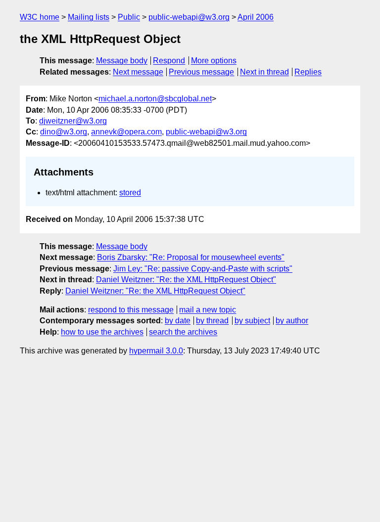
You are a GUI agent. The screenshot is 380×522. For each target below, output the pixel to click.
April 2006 (256, 17)
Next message (138, 72)
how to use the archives (102, 332)
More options (214, 60)
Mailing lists (88, 17)
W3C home (39, 17)
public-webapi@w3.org (189, 17)
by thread (212, 320)
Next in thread (264, 72)
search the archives (183, 332)
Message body (121, 60)
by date (177, 320)
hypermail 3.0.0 (156, 351)
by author (292, 320)
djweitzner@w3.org (73, 121)
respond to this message (131, 309)
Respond (169, 60)
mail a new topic (207, 309)
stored (130, 192)
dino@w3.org (63, 132)
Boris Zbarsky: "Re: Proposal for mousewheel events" (191, 257)
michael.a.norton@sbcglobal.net (155, 98)
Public (129, 17)
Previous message (201, 72)
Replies (308, 72)
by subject (252, 320)
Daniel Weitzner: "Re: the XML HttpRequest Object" (186, 279)
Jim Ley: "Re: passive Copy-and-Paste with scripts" (202, 268)
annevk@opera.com (126, 132)
